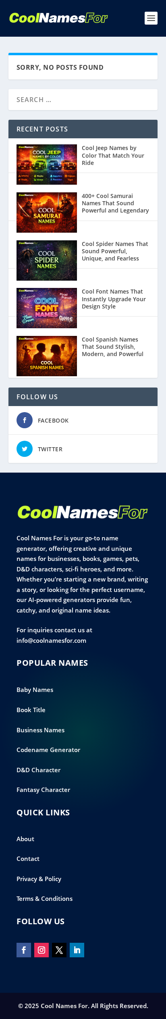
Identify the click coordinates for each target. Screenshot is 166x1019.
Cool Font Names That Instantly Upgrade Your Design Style (114, 299)
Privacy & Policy (39, 879)
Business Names (40, 730)
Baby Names (35, 690)
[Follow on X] (59, 950)
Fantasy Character (43, 790)
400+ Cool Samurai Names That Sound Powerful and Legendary (115, 203)
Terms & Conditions (45, 898)
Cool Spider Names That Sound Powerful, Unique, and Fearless (115, 251)
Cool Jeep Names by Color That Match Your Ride (113, 155)
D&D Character (38, 770)
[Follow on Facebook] (24, 950)
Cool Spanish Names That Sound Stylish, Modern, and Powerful (112, 346)
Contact (28, 858)
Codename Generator (48, 750)
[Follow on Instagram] (41, 950)
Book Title (31, 710)
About (25, 839)
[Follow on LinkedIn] (77, 950)
